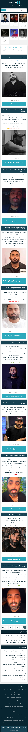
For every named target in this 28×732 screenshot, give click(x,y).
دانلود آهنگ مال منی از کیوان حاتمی (17, 679)
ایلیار (17, 640)
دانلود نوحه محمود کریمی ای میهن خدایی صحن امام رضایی (14, 723)
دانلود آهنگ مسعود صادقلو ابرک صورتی (15, 342)
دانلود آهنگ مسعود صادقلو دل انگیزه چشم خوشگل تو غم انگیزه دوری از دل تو (15, 228)
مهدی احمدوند (16, 638)
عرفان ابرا (7, 640)
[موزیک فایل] (14, 2)
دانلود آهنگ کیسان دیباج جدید (18, 657)
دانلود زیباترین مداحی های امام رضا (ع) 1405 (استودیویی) (14, 717)
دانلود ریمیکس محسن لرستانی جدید (14, 703)
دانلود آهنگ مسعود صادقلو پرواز (17, 514)
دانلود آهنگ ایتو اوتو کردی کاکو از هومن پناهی (15, 655)
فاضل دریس (22, 642)
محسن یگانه (22, 638)
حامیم (10, 638)
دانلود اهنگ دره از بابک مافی (19, 668)
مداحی (6, 5)
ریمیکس (13, 5)
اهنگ (18, 61)
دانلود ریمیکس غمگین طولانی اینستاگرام (14, 706)
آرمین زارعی (23, 635)
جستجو (3, 10)
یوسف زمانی (12, 640)
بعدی (3, 627)
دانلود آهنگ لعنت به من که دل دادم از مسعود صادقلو (14, 448)
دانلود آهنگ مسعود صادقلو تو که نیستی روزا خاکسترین (14, 220)
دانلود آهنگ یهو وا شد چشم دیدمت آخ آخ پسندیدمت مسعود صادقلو (15, 288)
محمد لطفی (10, 635)
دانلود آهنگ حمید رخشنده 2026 (18, 660)
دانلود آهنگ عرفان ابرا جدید (19, 662)
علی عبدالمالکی (16, 635)
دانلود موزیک (23, 117)
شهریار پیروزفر (16, 642)
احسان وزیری (9, 642)
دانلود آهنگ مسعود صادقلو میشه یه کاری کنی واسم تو (14, 163)
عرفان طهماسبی (22, 640)
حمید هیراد (6, 638)
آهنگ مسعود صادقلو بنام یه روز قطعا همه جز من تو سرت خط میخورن (14, 565)
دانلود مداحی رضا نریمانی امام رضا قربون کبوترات (14, 720)
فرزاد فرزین (4, 635)
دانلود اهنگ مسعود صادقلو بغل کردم (16, 57)
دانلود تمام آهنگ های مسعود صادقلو (14, 47)
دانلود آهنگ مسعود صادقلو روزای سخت (15, 455)
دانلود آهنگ (20, 5)
